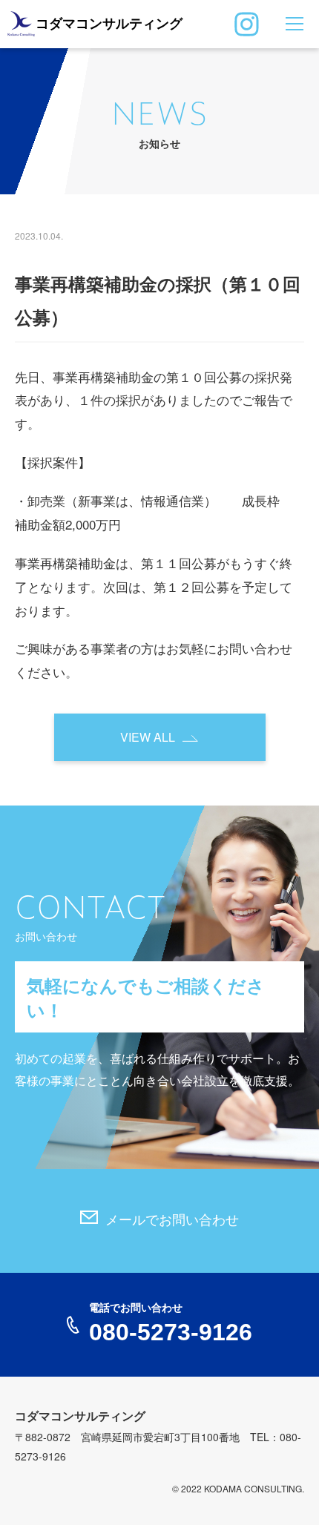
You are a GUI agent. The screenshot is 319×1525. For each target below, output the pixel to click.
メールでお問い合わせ (172, 1220)
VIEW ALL (147, 736)
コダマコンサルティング (109, 23)
